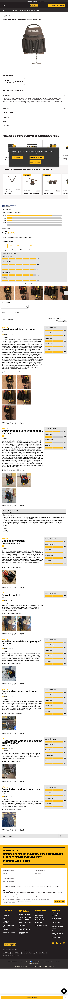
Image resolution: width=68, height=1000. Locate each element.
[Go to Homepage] (34, 5)
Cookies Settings (17, 157)
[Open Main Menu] (4, 5)
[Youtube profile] (60, 943)
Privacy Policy (27, 899)
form (8, 901)
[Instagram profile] (56, 943)
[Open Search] (46, 5)
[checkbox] (3, 886)
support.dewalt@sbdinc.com (24, 901)
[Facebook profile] (53, 943)
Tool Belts (14, 10)
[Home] (3, 10)
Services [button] (6, 126)
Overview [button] (6, 95)
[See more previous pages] (8, 10)
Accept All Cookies (35, 162)
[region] (34, 186)
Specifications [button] (8, 113)
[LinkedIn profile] (64, 943)
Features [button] (6, 108)
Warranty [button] (6, 121)
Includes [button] (6, 117)
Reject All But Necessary (36, 157)
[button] (34, 79)
